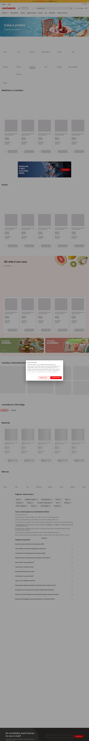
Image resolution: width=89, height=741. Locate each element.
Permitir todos (56, 377)
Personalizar (43, 377)
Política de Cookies (34, 374)
